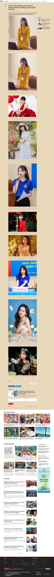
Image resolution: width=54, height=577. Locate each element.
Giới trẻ (20, 3)
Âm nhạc (33, 562)
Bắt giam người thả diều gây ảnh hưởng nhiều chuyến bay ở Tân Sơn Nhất (9, 470)
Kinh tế (16, 1)
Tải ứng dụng (38, 572)
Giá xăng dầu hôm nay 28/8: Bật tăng (13, 528)
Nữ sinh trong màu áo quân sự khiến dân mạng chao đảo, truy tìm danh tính (11, 438)
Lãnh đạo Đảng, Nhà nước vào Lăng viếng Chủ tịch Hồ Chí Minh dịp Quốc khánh (8, 450)
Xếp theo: (27, 406)
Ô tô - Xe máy (19, 1)
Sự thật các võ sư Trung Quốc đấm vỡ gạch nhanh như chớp (14, 520)
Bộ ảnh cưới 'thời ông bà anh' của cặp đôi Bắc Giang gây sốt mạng (11, 425)
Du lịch (23, 1)
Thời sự (10, 1)
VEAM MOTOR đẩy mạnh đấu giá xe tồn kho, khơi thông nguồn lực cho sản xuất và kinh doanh (43, 452)
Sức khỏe (5, 563)
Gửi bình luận (11, 403)
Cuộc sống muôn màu (35, 561)
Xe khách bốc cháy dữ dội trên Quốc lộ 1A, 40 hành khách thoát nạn (44, 449)
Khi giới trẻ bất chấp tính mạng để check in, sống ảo (41, 438)
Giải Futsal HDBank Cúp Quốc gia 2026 (8, 480)
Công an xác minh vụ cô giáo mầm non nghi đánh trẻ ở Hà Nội (46, 20)
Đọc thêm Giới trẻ (9, 412)
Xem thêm (20, 553)
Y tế (4, 544)
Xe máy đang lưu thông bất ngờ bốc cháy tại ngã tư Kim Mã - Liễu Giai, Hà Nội (31, 470)
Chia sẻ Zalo (19, 386)
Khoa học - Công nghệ (25, 562)
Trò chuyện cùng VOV (44, 561)
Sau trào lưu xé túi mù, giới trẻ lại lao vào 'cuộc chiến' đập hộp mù (42, 425)
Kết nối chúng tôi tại (42, 568)
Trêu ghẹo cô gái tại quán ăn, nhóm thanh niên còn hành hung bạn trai (14, 503)
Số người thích (35, 406)
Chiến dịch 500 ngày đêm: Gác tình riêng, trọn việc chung (43, 446)
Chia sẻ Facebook (12, 386)
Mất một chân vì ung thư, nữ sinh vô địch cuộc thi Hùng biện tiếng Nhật (46, 27)
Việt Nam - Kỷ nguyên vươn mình (26, 563)
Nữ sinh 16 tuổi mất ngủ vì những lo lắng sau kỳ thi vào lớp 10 (46, 24)
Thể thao (34, 1)
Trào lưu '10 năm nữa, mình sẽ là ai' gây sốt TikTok (26, 425)
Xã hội (4, 490)
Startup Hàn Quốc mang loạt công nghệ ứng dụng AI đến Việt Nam (13, 538)
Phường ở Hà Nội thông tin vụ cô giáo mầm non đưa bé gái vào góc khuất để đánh (26, 392)
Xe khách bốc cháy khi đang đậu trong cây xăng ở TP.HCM (20, 470)
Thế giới (12, 1)
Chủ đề (33, 563)
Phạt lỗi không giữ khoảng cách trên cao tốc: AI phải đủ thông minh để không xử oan (14, 493)
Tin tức (5, 558)
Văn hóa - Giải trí (30, 1)
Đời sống (26, 1)
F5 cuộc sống (34, 558)
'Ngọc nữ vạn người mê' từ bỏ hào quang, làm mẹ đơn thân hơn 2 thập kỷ (14, 512)
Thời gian (30, 406)
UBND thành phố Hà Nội (35, 565)
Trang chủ (10, 3)
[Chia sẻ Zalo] (5, 6)
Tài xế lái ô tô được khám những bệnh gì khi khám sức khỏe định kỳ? (14, 546)
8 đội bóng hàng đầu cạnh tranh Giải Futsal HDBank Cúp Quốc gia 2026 (14, 482)
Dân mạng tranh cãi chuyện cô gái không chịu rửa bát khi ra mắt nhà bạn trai (27, 438)
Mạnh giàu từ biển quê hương (26, 564)
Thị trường (5, 527)
